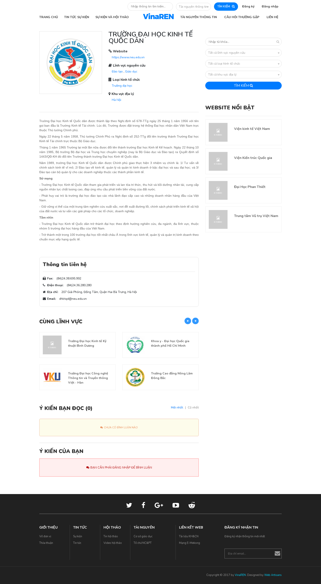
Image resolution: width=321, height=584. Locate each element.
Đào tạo (117, 71)
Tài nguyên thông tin (193, 7)
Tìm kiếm (242, 85)
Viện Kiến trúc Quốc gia (253, 157)
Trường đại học (122, 86)
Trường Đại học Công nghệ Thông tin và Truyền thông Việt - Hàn (88, 378)
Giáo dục (131, 71)
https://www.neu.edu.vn (128, 57)
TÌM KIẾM (224, 6)
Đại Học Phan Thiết (250, 186)
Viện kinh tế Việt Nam (252, 128)
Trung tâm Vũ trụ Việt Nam (256, 216)
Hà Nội (116, 100)
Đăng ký (248, 6)
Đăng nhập (270, 6)
